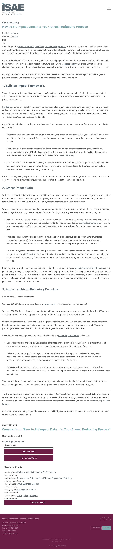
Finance (15, 36)
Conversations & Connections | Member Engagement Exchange (44, 478)
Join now (96, 528)
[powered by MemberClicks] (56, 546)
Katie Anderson (12, 33)
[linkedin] (105, 518)
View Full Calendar (38, 502)
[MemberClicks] (13, 9)
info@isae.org (12, 533)
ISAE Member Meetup (26, 490)
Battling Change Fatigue (27, 495)
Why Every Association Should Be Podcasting (36, 472)
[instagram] (109, 518)
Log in (106, 528)
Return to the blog (10, 22)
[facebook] (101, 518)
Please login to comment (13, 441)
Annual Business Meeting (28, 484)
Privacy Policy (56, 541)
